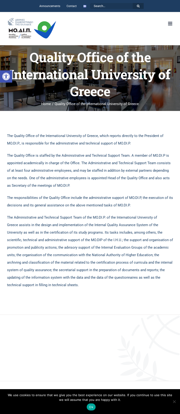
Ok (91, 407)
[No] (174, 401)
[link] (6, 76)
